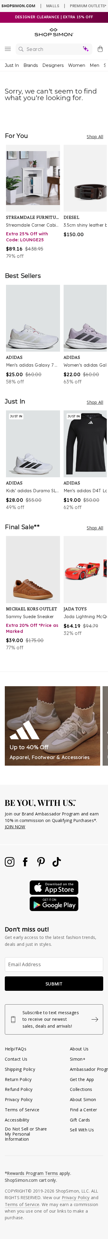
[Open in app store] (54, 893)
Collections (81, 1089)
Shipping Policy (20, 1069)
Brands (30, 65)
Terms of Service (22, 1109)
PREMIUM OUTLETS (88, 5)
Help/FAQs (15, 1049)
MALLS (52, 5)
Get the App (82, 1079)
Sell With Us (82, 1130)
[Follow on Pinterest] (41, 865)
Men (94, 65)
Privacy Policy (19, 1099)
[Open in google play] (54, 909)
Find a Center (83, 1109)
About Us (79, 1049)
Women (76, 65)
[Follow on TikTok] (57, 865)
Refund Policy (18, 1089)
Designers (53, 65)
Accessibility (17, 1120)
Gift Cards (80, 1120)
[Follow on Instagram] (10, 865)
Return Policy (18, 1079)
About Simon (83, 1099)
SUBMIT (54, 984)
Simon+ (78, 1059)
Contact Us (16, 1059)
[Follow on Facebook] (25, 865)
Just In (12, 65)
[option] (35, 202)
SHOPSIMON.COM (18, 6)
